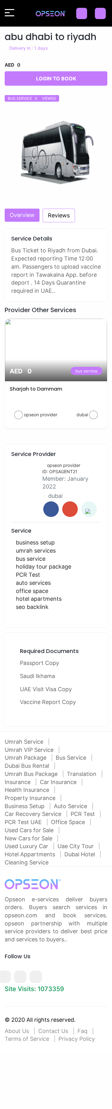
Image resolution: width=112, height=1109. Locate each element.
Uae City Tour (76, 846)
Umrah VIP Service (30, 750)
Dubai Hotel (80, 854)
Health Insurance (28, 790)
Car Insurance (59, 782)
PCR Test (83, 814)
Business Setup (25, 806)
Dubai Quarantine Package (35, 389)
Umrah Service (25, 741)
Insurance (18, 782)
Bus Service (72, 757)
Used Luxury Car (27, 846)
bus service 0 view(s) (32, 98)
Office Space (68, 822)
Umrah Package (26, 757)
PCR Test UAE (24, 822)
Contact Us (53, 1031)
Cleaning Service (27, 862)
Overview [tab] (22, 215)
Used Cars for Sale (30, 830)
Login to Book (56, 78)
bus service (78, 370)
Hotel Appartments (31, 854)
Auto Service (71, 806)
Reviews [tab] (59, 215)
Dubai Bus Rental (28, 765)
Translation (82, 774)
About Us (17, 1031)
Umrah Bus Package (32, 774)
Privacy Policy (76, 1039)
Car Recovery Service (34, 814)
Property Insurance (31, 798)
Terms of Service (27, 1039)
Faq (82, 1031)
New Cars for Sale (29, 838)
